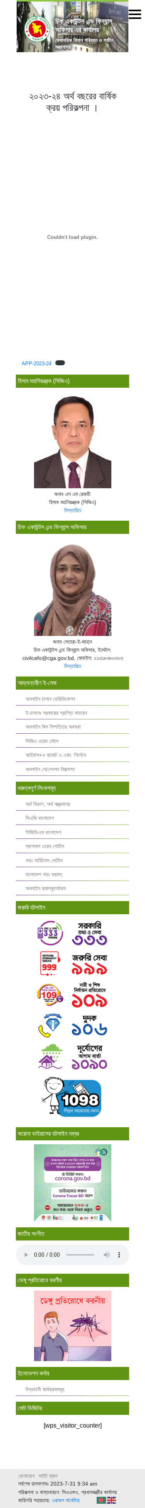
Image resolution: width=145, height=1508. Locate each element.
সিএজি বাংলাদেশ (40, 818)
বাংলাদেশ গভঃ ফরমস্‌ (44, 875)
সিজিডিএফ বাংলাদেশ (43, 832)
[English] (112, 1499)
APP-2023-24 (36, 363)
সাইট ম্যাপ (48, 1476)
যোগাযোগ (26, 1476)
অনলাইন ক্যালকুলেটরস (46, 888)
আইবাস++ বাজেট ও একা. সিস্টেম (56, 755)
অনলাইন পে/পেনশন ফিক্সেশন (50, 769)
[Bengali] (102, 1499)
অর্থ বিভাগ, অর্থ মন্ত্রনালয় (48, 804)
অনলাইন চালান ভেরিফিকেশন (50, 699)
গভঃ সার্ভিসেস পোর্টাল (44, 861)
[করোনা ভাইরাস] (72, 1183)
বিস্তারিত (72, 510)
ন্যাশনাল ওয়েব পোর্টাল (45, 846)
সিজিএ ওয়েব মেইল (42, 741)
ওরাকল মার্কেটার (66, 1500)
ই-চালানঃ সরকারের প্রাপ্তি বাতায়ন (56, 713)
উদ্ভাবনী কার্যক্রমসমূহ (45, 1389)
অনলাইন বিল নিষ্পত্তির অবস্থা (53, 727)
